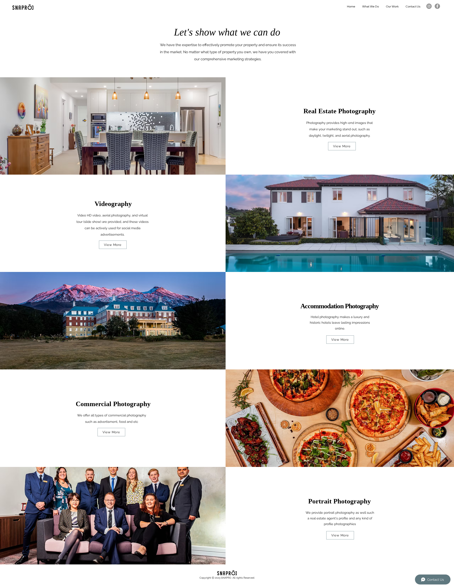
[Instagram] (429, 6)
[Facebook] (437, 6)
